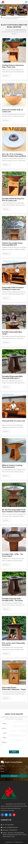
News (7, 17)
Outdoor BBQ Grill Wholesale (16, 17)
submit (14, 751)
